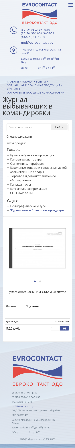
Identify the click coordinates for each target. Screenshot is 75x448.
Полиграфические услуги (28, 206)
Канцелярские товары (26, 159)
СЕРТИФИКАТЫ (21, 193)
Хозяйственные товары (27, 172)
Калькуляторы (20, 184)
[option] (37, 248)
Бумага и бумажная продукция (32, 155)
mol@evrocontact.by (37, 42)
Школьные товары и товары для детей (38, 168)
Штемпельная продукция (28, 189)
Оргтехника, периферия (27, 164)
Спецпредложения (20, 137)
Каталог (27, 81)
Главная (13, 81)
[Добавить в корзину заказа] (64, 328)
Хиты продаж (16, 143)
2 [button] (40, 281)
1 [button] (35, 281)
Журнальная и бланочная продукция (33, 85)
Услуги (41, 81)
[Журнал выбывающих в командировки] (37, 248)
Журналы (13, 89)
